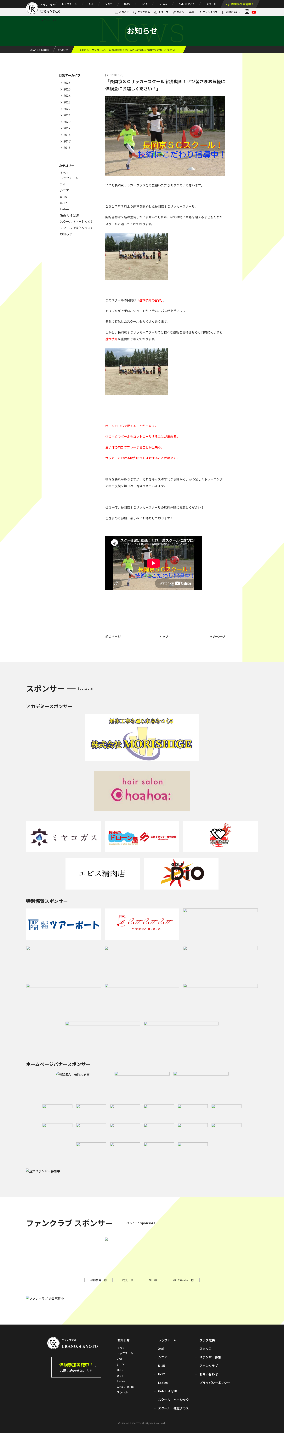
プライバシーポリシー (214, 1382)
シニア (108, 4)
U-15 (127, 4)
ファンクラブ (210, 12)
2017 (67, 141)
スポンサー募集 (185, 12)
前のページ (113, 636)
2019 (67, 128)
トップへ (165, 636)
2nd (90, 4)
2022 (67, 109)
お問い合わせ (233, 12)
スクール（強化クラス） (77, 227)
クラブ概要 (143, 12)
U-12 (144, 4)
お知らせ (124, 12)
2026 (67, 83)
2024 (67, 96)
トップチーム (69, 4)
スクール (211, 4)
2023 (67, 102)
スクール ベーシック (173, 1399)
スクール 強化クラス (173, 1408)
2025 (67, 89)
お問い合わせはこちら (76, 1367)
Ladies (163, 4)
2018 (67, 135)
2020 (67, 122)
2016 (67, 148)
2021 (67, 115)
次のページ (217, 636)
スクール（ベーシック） (77, 221)
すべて (64, 172)
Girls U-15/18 (186, 4)
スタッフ (163, 12)
